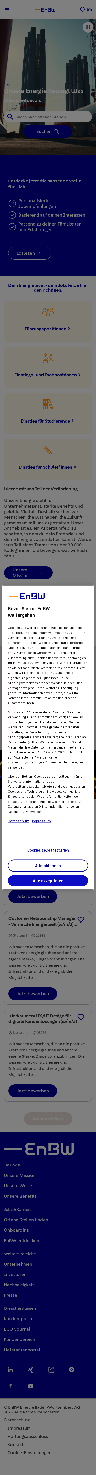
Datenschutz (18, 821)
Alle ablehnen (48, 866)
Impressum (41, 821)
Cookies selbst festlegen (48, 850)
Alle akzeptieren (48, 881)
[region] (47, 737)
